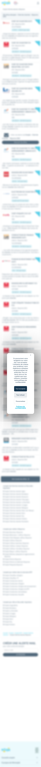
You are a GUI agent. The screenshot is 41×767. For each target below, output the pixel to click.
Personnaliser (20, 401)
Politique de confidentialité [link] (20, 407)
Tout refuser (20, 395)
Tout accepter (20, 389)
